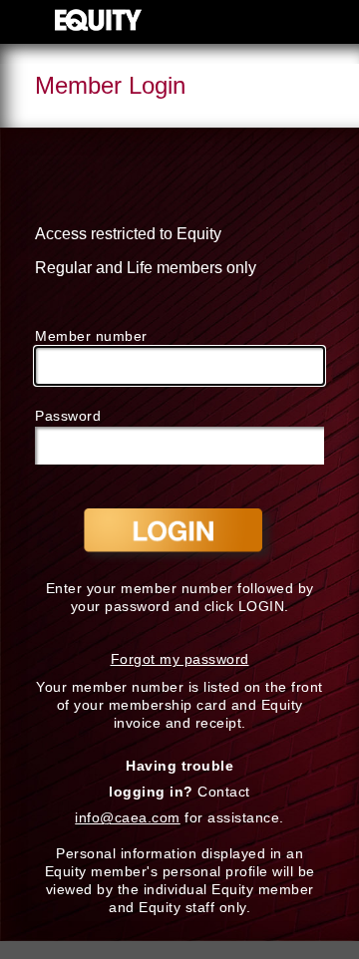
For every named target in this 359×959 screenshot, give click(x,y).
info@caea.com (127, 817)
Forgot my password (180, 659)
